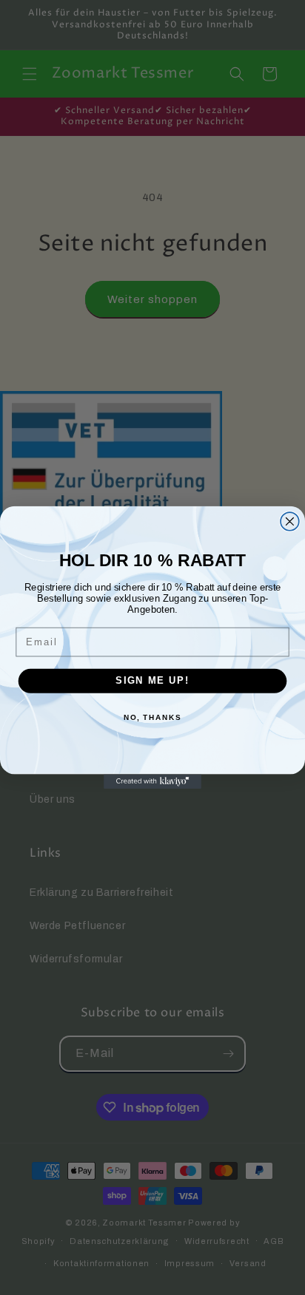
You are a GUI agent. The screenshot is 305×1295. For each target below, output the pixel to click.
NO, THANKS (152, 717)
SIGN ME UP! (152, 681)
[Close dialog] (290, 521)
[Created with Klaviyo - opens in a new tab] (152, 781)
